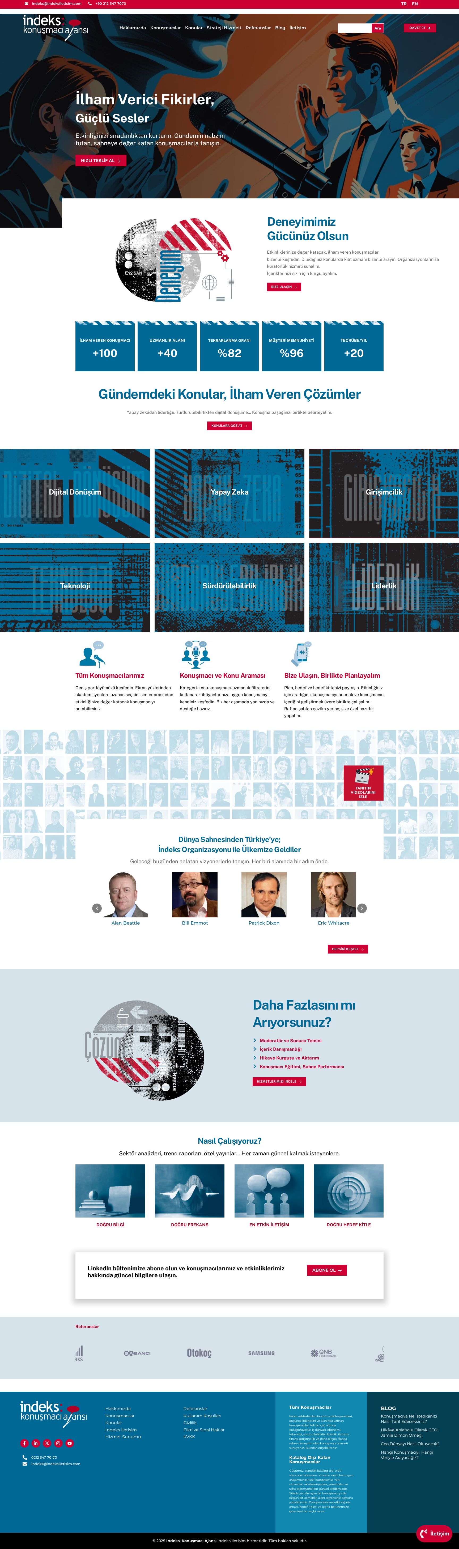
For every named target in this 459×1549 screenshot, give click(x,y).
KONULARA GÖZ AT (226, 426)
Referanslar (258, 27)
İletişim (298, 27)
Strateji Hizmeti (224, 27)
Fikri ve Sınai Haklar (204, 1429)
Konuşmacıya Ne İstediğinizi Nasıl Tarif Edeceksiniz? (409, 1419)
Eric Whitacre (264, 923)
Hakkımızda (133, 27)
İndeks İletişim (121, 1429)
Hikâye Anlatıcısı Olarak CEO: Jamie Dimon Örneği (409, 1432)
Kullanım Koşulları (202, 1415)
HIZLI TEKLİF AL (97, 160)
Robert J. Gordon (333, 923)
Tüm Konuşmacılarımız (109, 675)
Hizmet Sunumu (123, 1436)
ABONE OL (324, 1270)
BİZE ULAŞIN (281, 287)
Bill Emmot (126, 923)
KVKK (189, 1436)
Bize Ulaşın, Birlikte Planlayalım (332, 675)
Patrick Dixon (194, 923)
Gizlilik (190, 1422)
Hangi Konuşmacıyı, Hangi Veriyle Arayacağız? (407, 1455)
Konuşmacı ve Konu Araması (223, 675)
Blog (280, 27)
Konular (194, 27)
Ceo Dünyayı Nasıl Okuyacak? (410, 1443)
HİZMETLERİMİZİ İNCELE (276, 1081)
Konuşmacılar (165, 27)
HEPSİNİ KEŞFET (345, 949)
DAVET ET (417, 28)
